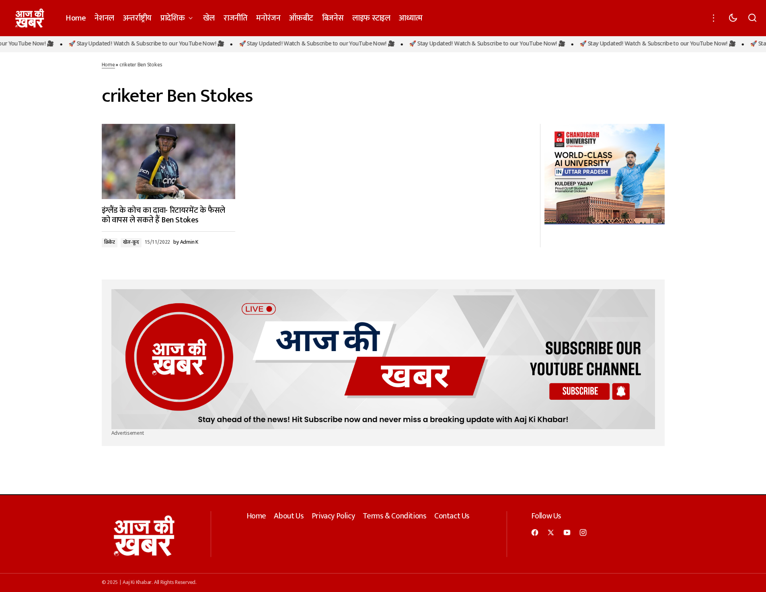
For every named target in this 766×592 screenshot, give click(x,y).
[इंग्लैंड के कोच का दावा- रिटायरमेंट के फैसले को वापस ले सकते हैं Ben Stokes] (168, 161)
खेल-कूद (131, 242)
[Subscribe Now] (383, 359)
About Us (289, 516)
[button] (713, 18)
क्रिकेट (109, 242)
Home (108, 65)
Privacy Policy (333, 516)
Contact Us (452, 516)
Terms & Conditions (395, 516)
